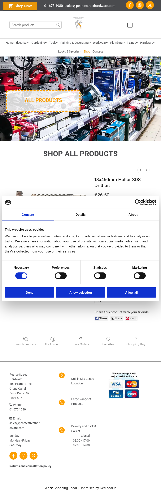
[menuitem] (140, 170)
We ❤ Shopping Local (61, 488)
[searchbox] (35, 25)
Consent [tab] (28, 214)
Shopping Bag (135, 344)
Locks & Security (68, 51)
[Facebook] (130, 5)
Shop (87, 51)
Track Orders (80, 344)
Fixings (131, 42)
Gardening (38, 42)
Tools (52, 42)
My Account (53, 344)
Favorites (108, 344)
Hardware (146, 42)
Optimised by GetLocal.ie (97, 488)
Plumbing (116, 42)
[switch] (61, 275)
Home (9, 42)
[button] (20, 6)
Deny (29, 292)
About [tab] (133, 214)
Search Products (25, 344)
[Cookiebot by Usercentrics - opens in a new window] (137, 202)
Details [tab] (80, 214)
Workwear (99, 42)
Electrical (21, 42)
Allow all (131, 292)
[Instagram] (140, 5)
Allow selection (80, 292)
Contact (97, 51)
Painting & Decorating (74, 42)
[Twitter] (150, 5)
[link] (22, 43)
